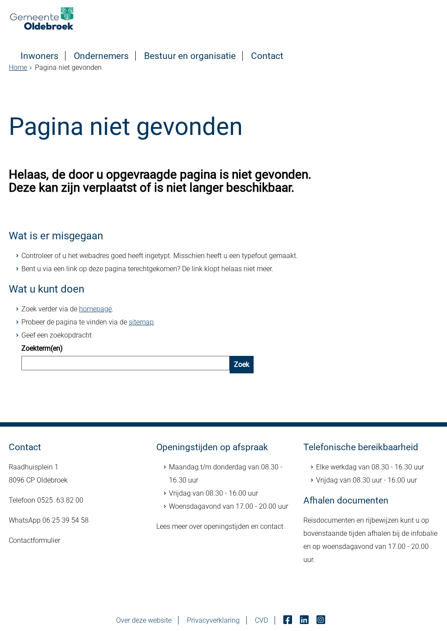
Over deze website (144, 620)
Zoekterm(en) (42, 348)
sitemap (141, 322)
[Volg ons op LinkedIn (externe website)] (305, 620)
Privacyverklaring (213, 620)
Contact (267, 56)
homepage (95, 309)
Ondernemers (101, 56)
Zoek (241, 364)
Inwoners (39, 56)
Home (18, 67)
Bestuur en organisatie (190, 56)
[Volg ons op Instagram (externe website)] (321, 620)
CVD (261, 620)
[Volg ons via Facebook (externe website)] (288, 620)
